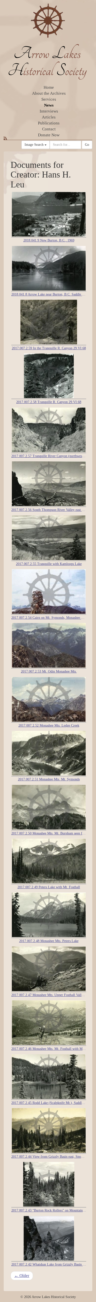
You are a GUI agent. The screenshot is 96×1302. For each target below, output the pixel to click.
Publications (49, 123)
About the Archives (49, 93)
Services (48, 99)
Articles (49, 117)
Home (49, 87)
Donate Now (49, 135)
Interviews (49, 111)
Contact (49, 129)
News (49, 105)
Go (87, 145)
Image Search (35, 145)
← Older (21, 1275)
